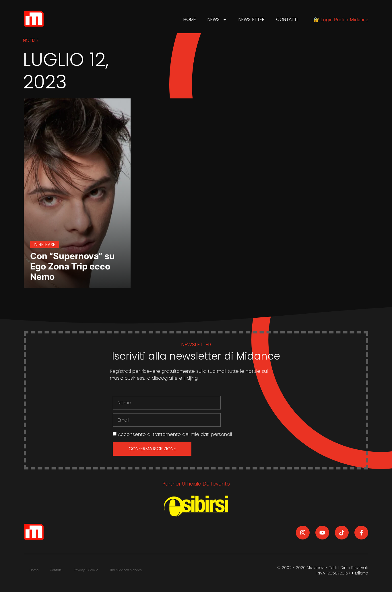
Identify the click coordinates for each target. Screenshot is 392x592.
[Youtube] (322, 532)
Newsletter (251, 19)
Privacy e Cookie (86, 570)
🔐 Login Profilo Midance (340, 19)
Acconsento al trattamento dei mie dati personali (175, 434)
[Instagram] (303, 532)
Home (189, 19)
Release (47, 244)
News (213, 19)
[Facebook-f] (361, 532)
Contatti (287, 19)
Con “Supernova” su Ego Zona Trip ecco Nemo (72, 266)
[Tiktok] (342, 532)
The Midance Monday (126, 570)
